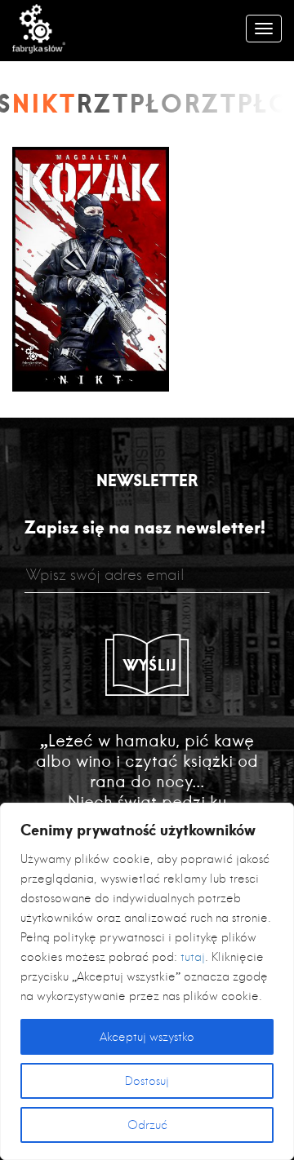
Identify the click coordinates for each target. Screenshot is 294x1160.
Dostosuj (147, 1081)
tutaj (192, 957)
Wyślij (150, 665)
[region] (147, 981)
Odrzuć (147, 1125)
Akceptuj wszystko (147, 1036)
